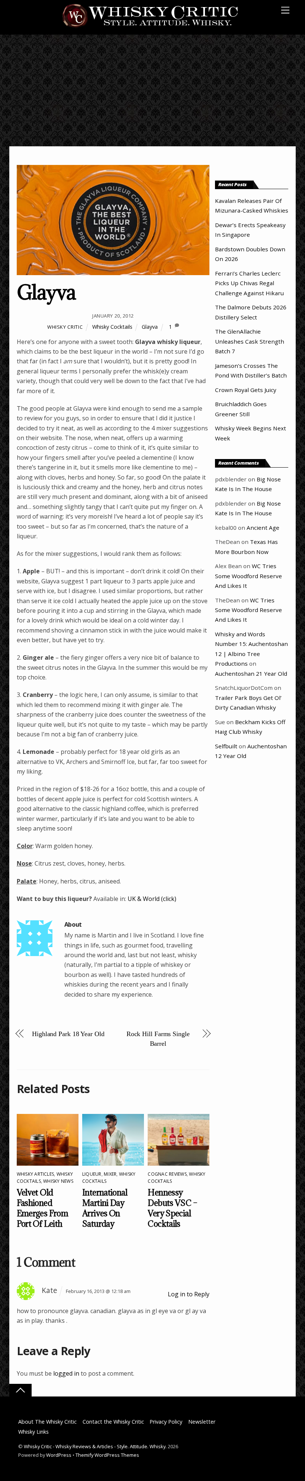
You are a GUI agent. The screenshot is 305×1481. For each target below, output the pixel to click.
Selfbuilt (226, 746)
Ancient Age (263, 527)
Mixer (110, 1174)
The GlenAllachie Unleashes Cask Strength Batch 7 (249, 341)
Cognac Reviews (167, 1174)
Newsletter (201, 1421)
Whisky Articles (35, 1174)
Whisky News (58, 1181)
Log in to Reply (188, 1294)
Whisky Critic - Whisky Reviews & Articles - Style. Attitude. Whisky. (95, 1446)
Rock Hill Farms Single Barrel (158, 1038)
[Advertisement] (152, 90)
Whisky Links (33, 1431)
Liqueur (92, 1174)
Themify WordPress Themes (107, 1455)
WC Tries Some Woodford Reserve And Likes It (248, 575)
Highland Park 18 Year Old (68, 1034)
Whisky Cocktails (112, 326)
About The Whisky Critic (47, 1421)
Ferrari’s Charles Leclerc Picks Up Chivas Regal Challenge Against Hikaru (249, 283)
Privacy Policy (166, 1421)
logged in (66, 1373)
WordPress (58, 1455)
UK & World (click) (152, 899)
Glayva (46, 292)
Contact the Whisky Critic (113, 1421)
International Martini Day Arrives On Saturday (104, 1208)
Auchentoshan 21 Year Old (251, 673)
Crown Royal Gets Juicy (245, 390)
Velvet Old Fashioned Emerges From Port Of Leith (42, 1208)
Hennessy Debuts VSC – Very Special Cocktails (172, 1208)
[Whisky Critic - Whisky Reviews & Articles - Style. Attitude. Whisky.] (150, 27)
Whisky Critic (65, 327)
